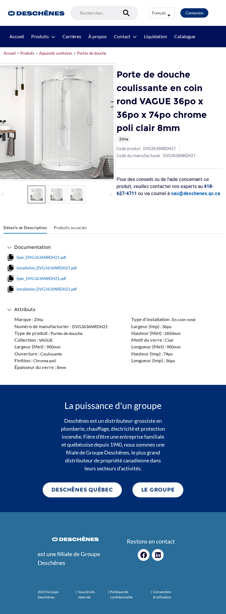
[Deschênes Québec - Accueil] (35, 13)
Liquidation (155, 36)
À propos (97, 36)
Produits (40, 36)
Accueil (16, 36)
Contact (122, 36)
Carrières (71, 36)
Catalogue (184, 36)
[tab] (25, 228)
